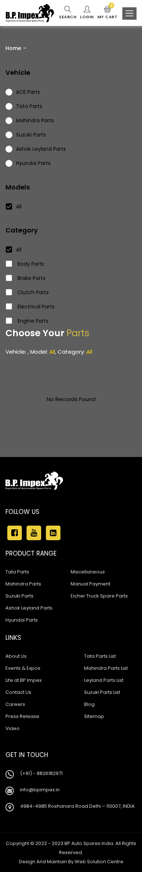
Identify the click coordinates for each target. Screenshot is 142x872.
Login (87, 17)
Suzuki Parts (19, 595)
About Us (16, 656)
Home (13, 48)
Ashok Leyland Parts (28, 607)
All (18, 206)
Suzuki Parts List (102, 692)
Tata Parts (17, 571)
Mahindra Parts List (106, 668)
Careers (15, 704)
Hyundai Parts (21, 619)
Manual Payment (90, 583)
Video (12, 728)
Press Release (22, 716)
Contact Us (18, 692)
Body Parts (30, 264)
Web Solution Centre (99, 861)
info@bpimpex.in (40, 789)
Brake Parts (31, 278)
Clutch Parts (32, 292)
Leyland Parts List (103, 680)
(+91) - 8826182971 (41, 773)
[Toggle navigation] (129, 13)
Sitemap (94, 716)
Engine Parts (32, 320)
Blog (89, 704)
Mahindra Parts (23, 583)
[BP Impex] (30, 13)
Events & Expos (22, 668)
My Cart (108, 13)
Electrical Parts (35, 306)
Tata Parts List (100, 656)
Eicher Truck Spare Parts (99, 595)
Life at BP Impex (23, 680)
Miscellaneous (88, 571)
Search (67, 17)
